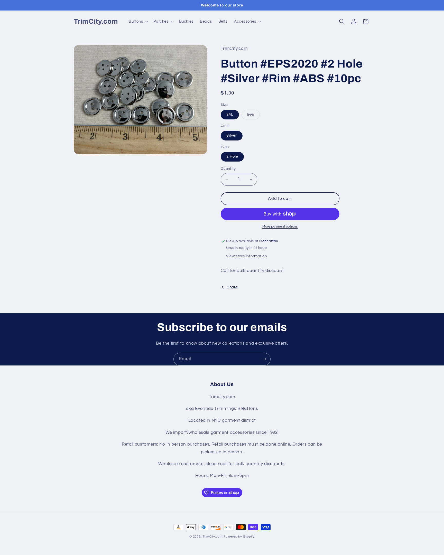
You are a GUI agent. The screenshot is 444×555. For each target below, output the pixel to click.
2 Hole (232, 156)
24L (229, 114)
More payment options (280, 226)
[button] (137, 21)
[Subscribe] (264, 359)
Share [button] (232, 287)
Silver (231, 135)
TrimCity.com (213, 536)
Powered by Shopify (239, 536)
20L (253, 115)
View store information (246, 256)
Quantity (228, 169)
